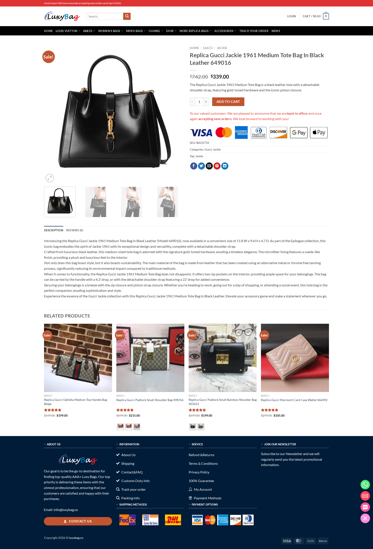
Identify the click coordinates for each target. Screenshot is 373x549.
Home (48, 31)
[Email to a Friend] (209, 166)
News (276, 31)
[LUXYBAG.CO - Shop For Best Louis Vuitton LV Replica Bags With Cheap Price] (62, 16)
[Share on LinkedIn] (224, 166)
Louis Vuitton (66, 31)
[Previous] (52, 114)
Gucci (87, 31)
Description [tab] (53, 230)
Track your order (254, 31)
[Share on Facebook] (193, 166)
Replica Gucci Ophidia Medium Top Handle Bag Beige (75, 402)
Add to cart (228, 101)
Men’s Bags (134, 31)
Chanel (154, 31)
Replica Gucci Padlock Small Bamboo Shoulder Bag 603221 (223, 402)
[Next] (175, 114)
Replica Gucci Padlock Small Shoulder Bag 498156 (149, 400)
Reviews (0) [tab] (74, 230)
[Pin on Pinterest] (217, 166)
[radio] (120, 427)
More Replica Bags (194, 31)
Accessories (223, 31)
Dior (170, 31)
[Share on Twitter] (201, 166)
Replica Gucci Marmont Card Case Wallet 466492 (294, 400)
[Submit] (127, 16)
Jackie (222, 48)
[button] (291, 16)
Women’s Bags (109, 31)
